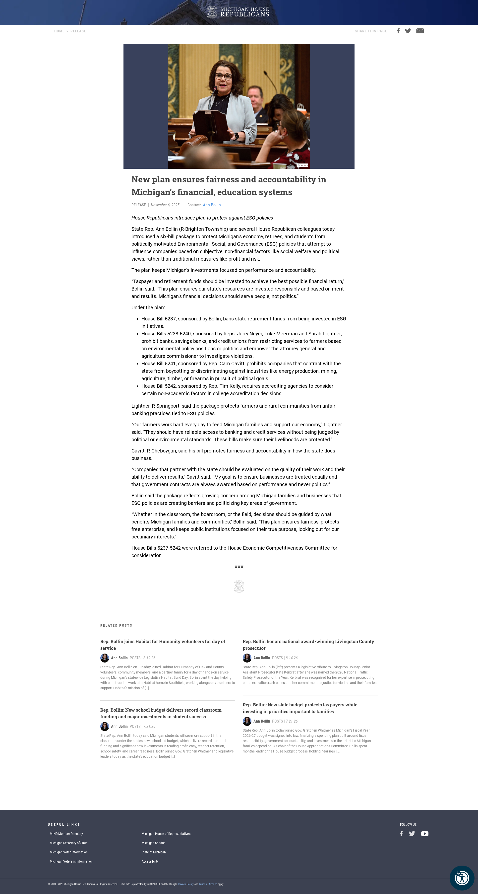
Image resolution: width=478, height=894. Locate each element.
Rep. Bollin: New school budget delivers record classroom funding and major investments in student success (161, 713)
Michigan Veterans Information (71, 861)
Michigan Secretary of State (69, 843)
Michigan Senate (153, 843)
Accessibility (150, 861)
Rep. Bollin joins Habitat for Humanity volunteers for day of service (162, 644)
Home (59, 31)
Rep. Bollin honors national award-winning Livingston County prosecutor (308, 644)
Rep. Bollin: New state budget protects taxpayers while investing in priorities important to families (300, 708)
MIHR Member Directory (66, 834)
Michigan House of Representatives (166, 834)
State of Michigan (154, 852)
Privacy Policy (186, 884)
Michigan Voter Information (69, 852)
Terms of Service (208, 884)
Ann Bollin (212, 205)
